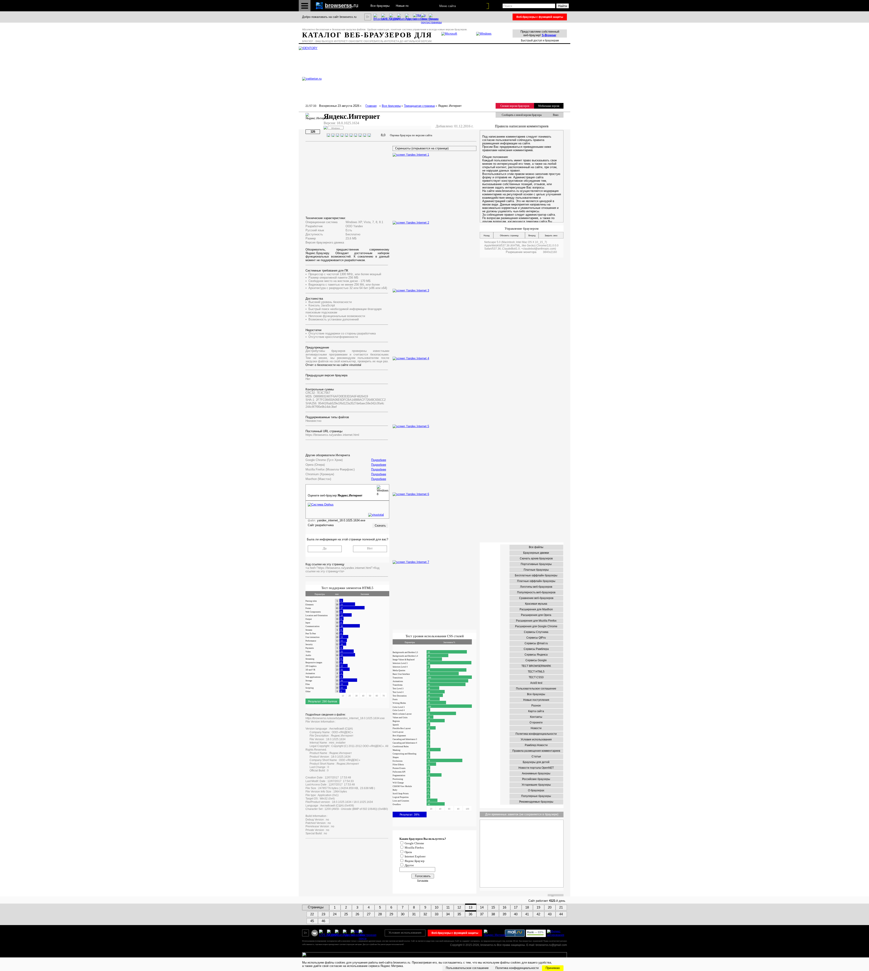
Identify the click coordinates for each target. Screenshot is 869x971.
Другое (409, 865)
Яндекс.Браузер (415, 861)
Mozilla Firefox (414, 847)
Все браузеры (391, 105)
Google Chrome (414, 843)
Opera (408, 852)
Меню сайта (447, 6)
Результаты (422, 880)
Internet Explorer (415, 856)
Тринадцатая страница (419, 105)
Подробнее (378, 460)
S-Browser (549, 35)
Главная (371, 105)
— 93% (535, 932)
